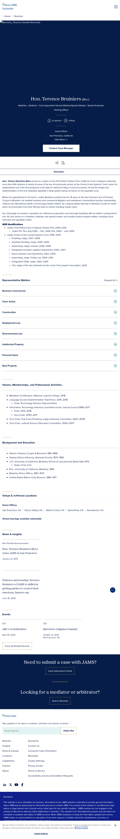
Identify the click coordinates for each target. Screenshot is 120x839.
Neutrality (33, 755)
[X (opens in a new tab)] (10, 784)
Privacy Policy (81, 828)
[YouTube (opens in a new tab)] (16, 784)
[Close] (115, 825)
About (5, 770)
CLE (4, 623)
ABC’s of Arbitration (14, 629)
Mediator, (22, 105)
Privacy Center (35, 765)
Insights (6, 745)
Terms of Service (36, 770)
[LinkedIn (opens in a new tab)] (4, 784)
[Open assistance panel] (112, 590)
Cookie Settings (36, 760)
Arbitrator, (33, 105)
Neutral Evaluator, (96, 105)
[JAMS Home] (13, 6)
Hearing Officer (61, 109)
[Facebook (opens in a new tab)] (22, 784)
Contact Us (33, 745)
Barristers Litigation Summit (60, 629)
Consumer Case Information (42, 750)
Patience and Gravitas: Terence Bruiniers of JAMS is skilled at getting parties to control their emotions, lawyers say (21, 586)
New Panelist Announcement (15, 543)
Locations (7, 755)
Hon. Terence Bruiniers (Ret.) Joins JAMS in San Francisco (20, 551)
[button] (56, 163)
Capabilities (8, 760)
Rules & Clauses (10, 750)
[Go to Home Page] (10, 715)
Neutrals (6, 740)
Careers (6, 765)
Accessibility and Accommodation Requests (50, 775)
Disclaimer (33, 740)
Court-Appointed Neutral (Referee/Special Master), (62, 105)
